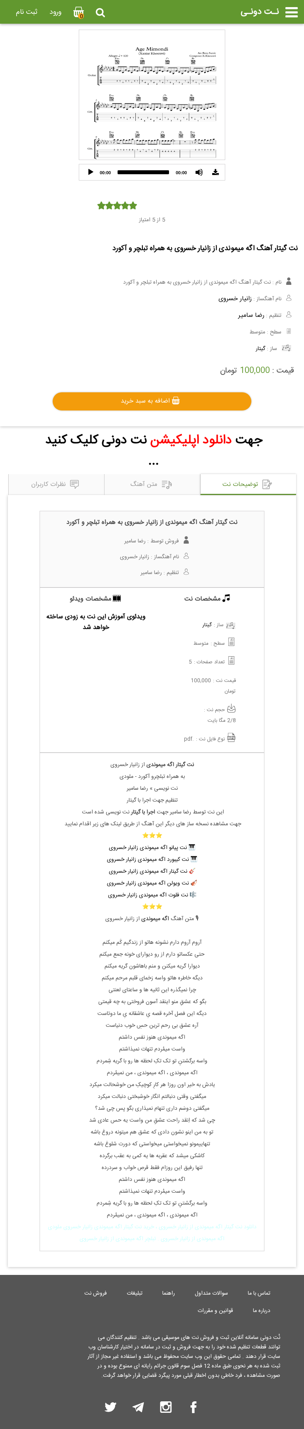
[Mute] (199, 172)
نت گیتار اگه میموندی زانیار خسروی (148, 871)
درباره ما (261, 1311)
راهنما (168, 1293)
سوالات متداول (211, 1293)
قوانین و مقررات (215, 1311)
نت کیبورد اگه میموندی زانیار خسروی (148, 859)
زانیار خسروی (235, 299)
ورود (55, 12)
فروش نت (95, 1293)
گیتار (260, 349)
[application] (152, 172)
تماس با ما (259, 1293)
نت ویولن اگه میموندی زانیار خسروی (148, 883)
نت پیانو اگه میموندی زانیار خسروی (148, 848)
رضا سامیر (251, 315)
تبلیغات (134, 1293)
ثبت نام (27, 12)
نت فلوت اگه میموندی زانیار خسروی (148, 895)
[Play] (91, 172)
